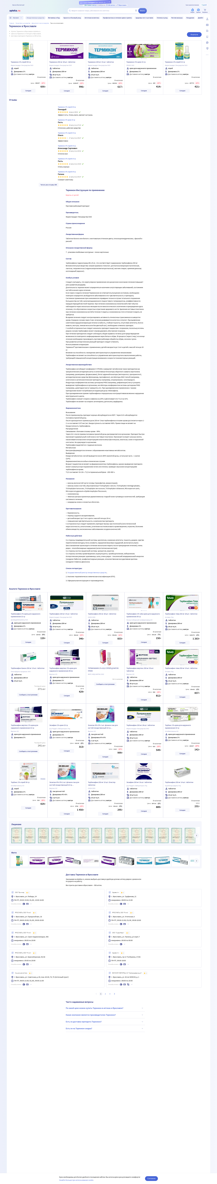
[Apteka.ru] (16, 10)
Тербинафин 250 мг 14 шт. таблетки (63, 614)
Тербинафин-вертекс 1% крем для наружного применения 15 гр (24, 726)
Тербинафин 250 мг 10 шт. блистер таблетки (101, 783)
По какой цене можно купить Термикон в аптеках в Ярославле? (94, 1008)
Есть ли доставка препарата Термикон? (84, 1021)
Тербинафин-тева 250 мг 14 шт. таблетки (181, 668)
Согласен (151, 1178)
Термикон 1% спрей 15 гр (175, 62)
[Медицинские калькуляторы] (207, 37)
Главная (11, 23)
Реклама (43, 779)
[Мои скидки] (207, 25)
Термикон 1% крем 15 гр (136, 62)
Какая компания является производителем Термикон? (91, 1015)
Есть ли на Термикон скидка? (79, 1028)
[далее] (196, 835)
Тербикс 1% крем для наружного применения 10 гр (178, 726)
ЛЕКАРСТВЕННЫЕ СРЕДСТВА (22, 23)
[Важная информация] (207, 42)
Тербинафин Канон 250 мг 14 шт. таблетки (27, 668)
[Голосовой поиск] (136, 11)
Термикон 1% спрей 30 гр (21, 62)
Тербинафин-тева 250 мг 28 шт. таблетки (181, 614)
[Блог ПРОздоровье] (207, 31)
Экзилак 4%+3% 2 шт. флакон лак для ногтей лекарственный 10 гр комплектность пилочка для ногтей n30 (65, 784)
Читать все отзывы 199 (48, 185)
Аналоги (194, 34)
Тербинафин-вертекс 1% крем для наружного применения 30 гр (63, 669)
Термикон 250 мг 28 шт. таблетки (62, 62)
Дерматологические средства (40, 23)
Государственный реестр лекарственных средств (87, 572)
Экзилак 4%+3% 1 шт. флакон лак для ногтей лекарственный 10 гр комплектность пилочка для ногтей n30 (104, 727)
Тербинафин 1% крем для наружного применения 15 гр (25, 615)
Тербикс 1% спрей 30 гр (20, 782)
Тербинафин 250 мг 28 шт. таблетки (102, 614)
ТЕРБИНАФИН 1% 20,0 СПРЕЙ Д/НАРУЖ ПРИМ (103, 669)
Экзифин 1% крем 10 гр (58, 725)
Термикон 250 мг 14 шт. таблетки (101, 62)
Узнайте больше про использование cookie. (76, 1180)
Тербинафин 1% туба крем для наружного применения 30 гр (143, 615)
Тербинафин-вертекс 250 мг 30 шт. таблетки (140, 669)
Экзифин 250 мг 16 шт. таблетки (139, 782)
